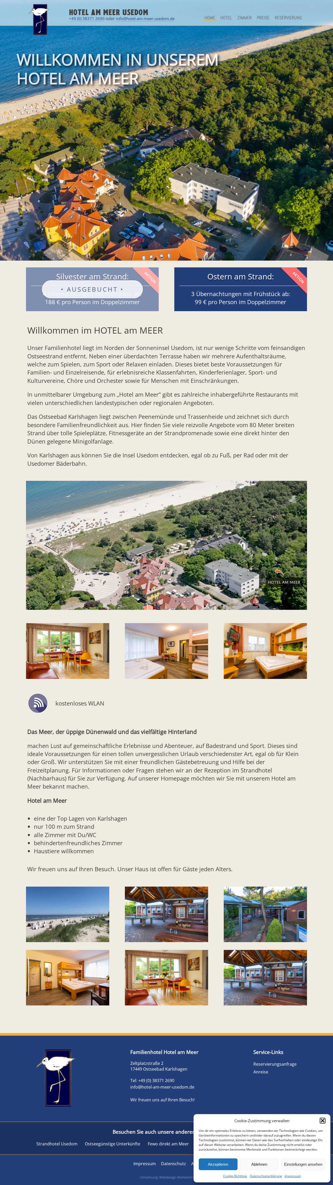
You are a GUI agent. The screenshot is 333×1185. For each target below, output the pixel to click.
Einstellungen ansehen (303, 1164)
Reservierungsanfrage (275, 1064)
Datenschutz (173, 1163)
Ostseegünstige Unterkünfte (112, 1144)
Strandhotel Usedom (57, 1144)
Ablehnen (259, 1164)
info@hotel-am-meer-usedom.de (145, 18)
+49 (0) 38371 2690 (87, 18)
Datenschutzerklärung (266, 1176)
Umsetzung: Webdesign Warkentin (166, 1177)
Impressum (293, 1176)
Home (209, 18)
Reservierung (288, 18)
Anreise (260, 1072)
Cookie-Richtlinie (235, 1176)
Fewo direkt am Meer (168, 1144)
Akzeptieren (218, 1164)
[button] (322, 1120)
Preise (263, 18)
